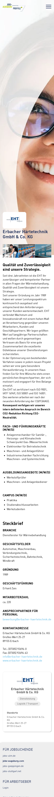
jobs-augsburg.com (13, 760)
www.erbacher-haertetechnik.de (22, 660)
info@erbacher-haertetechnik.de (22, 656)
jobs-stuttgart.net (12, 771)
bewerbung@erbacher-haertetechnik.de (27, 619)
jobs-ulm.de (9, 755)
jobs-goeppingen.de (13, 765)
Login (6, 787)
